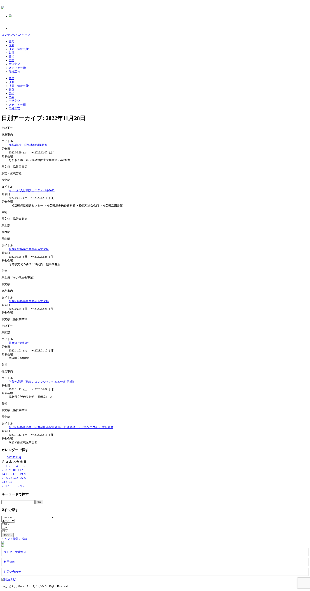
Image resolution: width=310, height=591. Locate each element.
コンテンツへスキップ (15, 34)
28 (3, 481)
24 (14, 477)
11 (17, 470)
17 (14, 473)
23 (10, 477)
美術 (11, 56)
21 (3, 477)
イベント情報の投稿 (14, 538)
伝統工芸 (14, 71)
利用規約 (9, 561)
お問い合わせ (12, 571)
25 (17, 477)
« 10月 (6, 485)
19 (21, 473)
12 (21, 470)
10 (14, 470)
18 (17, 473)
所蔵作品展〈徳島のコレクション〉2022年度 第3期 (41, 381)
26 (21, 477)
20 (25, 473)
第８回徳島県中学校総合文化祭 (29, 249)
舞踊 (11, 52)
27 (25, 477)
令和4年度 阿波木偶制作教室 (28, 144)
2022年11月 (14, 457)
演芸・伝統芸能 (19, 48)
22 (7, 477)
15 (7, 473)
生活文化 (14, 64)
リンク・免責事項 (15, 551)
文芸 (11, 60)
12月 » (20, 485)
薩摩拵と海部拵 (19, 342)
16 (10, 473)
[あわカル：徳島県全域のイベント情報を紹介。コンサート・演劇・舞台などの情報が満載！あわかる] (2, 7)
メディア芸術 (17, 67)
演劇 (11, 45)
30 (10, 481)
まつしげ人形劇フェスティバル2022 (32, 190)
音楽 (11, 41)
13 (25, 470)
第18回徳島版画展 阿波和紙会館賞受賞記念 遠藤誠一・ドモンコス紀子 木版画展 (61, 427)
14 (3, 473)
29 (7, 481)
